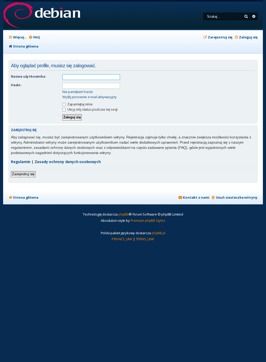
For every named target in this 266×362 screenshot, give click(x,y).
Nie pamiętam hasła (77, 92)
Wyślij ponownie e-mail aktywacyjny (89, 97)
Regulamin (20, 161)
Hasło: (16, 85)
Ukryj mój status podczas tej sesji (92, 109)
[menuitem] (34, 37)
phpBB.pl (158, 233)
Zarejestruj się (23, 174)
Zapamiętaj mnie (79, 104)
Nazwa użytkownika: (28, 76)
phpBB (123, 214)
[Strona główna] (41, 15)
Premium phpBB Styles (148, 220)
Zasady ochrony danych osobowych (68, 161)
